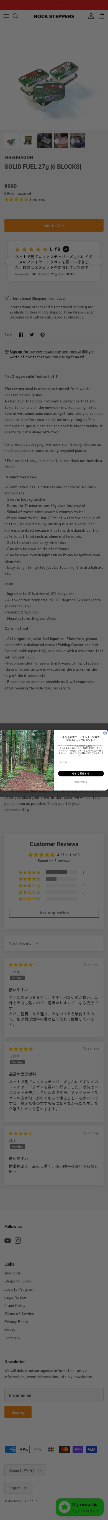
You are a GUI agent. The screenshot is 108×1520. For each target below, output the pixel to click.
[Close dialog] (105, 732)
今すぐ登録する (81, 773)
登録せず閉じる (81, 782)
